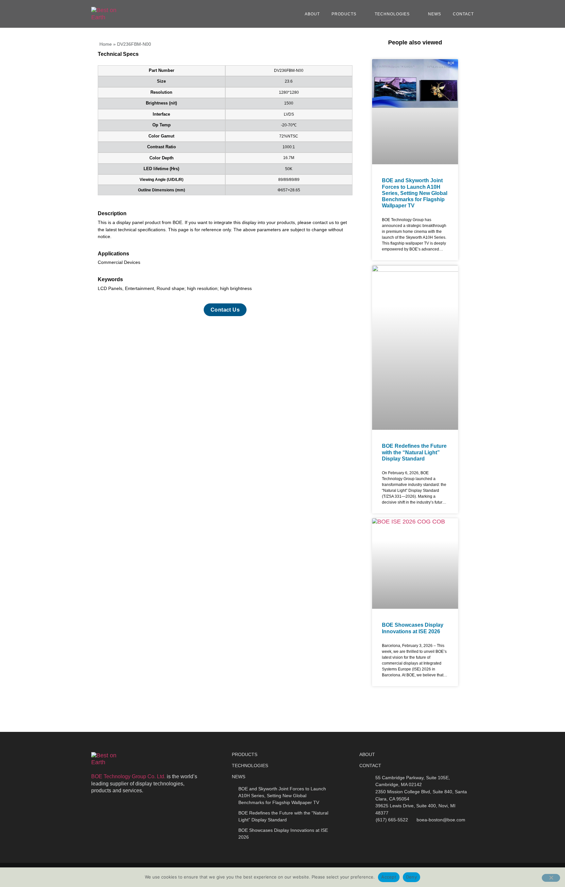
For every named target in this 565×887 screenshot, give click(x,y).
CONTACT (370, 765)
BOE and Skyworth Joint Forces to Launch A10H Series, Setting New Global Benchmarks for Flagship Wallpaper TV (414, 193)
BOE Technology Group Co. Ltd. (128, 776)
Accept (388, 876)
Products (344, 14)
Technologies (392, 14)
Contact (463, 14)
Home (105, 44)
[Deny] (551, 878)
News (434, 14)
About (312, 14)
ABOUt (367, 754)
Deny (411, 876)
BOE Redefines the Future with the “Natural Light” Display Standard (414, 452)
